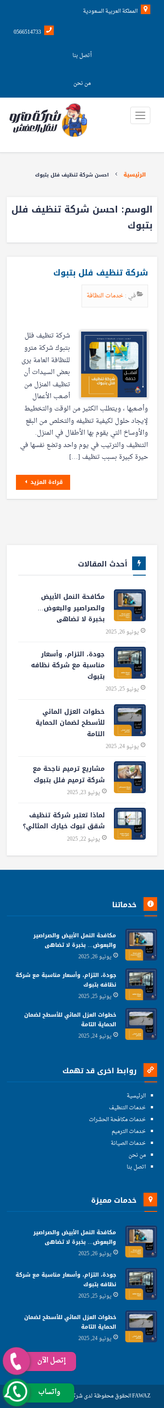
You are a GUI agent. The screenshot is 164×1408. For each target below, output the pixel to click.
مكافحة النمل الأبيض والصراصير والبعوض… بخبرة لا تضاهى (71, 608)
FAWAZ (141, 1396)
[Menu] (140, 115)
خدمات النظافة (106, 295)
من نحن (82, 83)
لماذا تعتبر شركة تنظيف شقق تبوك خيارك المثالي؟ (64, 821)
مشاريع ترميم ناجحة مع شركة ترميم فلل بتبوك (69, 774)
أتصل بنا (82, 56)
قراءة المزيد (46, 482)
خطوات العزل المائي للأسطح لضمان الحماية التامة (70, 723)
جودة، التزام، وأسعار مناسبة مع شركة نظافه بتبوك (68, 665)
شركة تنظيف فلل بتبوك (100, 273)
